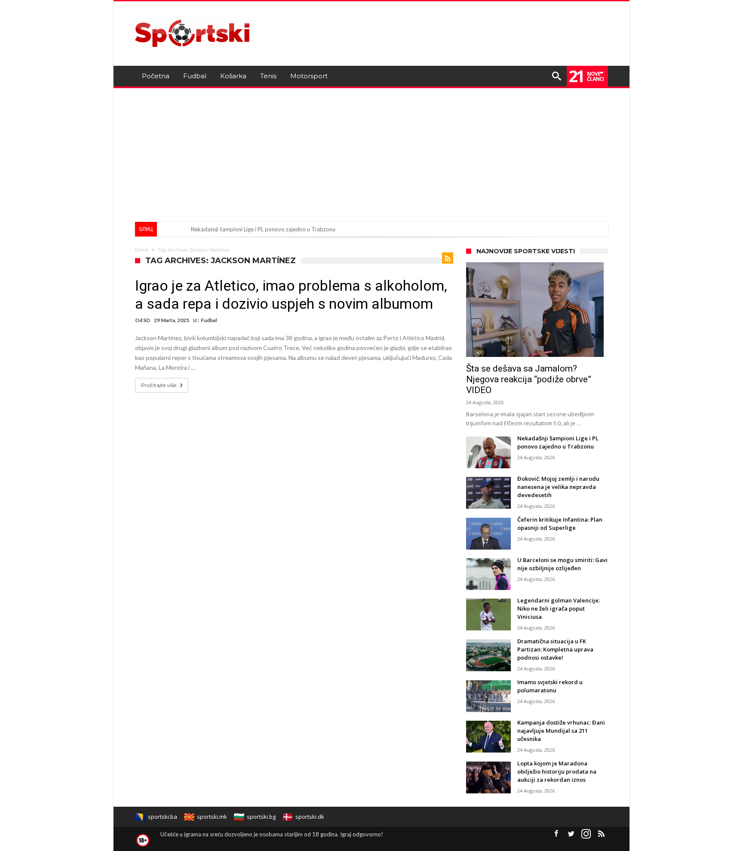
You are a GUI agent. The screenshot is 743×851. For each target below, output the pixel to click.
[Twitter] (571, 834)
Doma (141, 250)
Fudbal (209, 320)
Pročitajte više (158, 385)
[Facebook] (556, 834)
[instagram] (586, 834)
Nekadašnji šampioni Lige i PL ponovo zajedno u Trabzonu (263, 229)
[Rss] (601, 834)
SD (146, 320)
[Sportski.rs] (197, 14)
